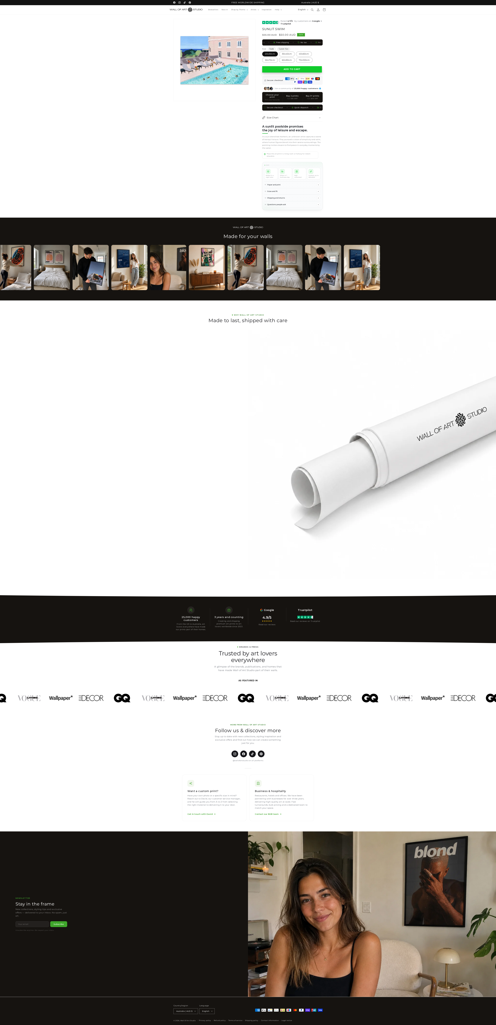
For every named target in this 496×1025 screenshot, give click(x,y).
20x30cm (270, 54)
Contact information (270, 1020)
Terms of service (235, 1020)
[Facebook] (243, 754)
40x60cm (304, 54)
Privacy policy (205, 1020)
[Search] (312, 10)
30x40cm (287, 54)
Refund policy (220, 1020)
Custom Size (283, 49)
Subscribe (59, 924)
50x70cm (270, 60)
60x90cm (287, 60)
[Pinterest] (261, 754)
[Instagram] (234, 754)
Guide (271, 49)
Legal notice (286, 1020)
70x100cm (304, 60)
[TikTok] (252, 754)
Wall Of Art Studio (188, 1020)
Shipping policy (251, 1020)
